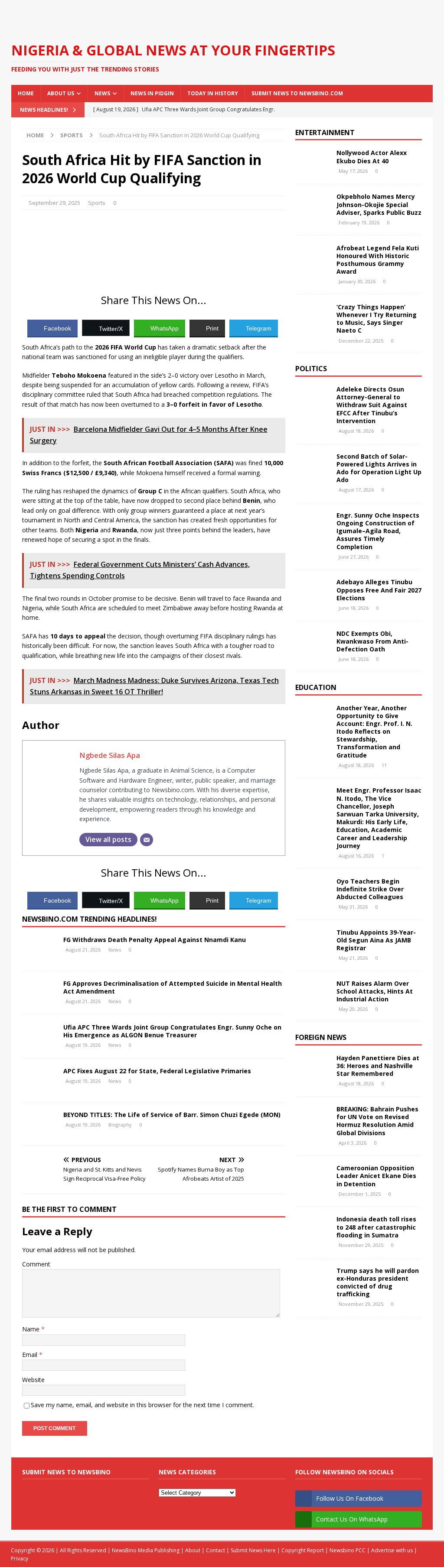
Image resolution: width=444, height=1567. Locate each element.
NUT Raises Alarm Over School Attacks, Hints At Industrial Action (374, 991)
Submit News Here (253, 1550)
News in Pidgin (152, 93)
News (102, 93)
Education (315, 687)
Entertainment (325, 132)
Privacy (19, 1558)
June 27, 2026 (354, 557)
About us (60, 93)
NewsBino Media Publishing (146, 1550)
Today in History (212, 93)
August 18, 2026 (356, 430)
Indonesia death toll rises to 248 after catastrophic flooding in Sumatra (376, 1227)
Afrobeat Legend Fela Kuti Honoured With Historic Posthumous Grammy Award (377, 260)
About (192, 1550)
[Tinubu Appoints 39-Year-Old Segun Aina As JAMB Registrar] (312, 942)
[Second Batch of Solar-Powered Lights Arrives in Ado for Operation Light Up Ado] (312, 466)
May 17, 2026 (353, 171)
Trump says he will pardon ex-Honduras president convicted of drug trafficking (377, 1282)
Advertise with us (392, 1550)
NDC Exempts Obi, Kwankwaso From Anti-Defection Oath (372, 641)
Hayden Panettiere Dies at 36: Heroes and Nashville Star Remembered (377, 1066)
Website (33, 1380)
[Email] (146, 839)
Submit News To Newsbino (66, 1472)
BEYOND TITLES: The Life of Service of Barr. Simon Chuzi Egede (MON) (172, 1114)
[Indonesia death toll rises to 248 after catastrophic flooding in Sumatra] (312, 1228)
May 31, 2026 (353, 906)
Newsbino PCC (348, 1550)
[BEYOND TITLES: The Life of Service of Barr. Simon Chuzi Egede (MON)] (39, 1124)
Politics (311, 368)
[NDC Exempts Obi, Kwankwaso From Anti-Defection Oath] (312, 643)
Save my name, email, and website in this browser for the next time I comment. (142, 1405)
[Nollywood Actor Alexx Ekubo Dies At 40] (312, 162)
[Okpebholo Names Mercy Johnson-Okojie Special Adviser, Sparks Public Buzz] (312, 206)
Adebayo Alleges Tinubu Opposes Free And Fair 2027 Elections (378, 590)
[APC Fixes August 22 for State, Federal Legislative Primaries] (39, 1080)
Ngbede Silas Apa (109, 755)
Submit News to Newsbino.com (297, 93)
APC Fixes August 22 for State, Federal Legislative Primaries (157, 1071)
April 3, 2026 (352, 1143)
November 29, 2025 (361, 1245)
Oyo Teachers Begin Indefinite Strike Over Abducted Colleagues (370, 889)
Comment (36, 1264)
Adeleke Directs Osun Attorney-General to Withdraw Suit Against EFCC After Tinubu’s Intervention (371, 405)
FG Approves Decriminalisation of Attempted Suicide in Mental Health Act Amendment (172, 987)
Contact (215, 1550)
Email (30, 1354)
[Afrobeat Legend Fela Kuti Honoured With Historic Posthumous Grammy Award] (312, 257)
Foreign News (320, 1037)
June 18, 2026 (354, 608)
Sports (96, 203)
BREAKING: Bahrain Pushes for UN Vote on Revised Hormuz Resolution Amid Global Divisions (377, 1121)
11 (384, 765)
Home (26, 93)
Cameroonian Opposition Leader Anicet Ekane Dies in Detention (376, 1176)
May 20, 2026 (353, 1009)
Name (31, 1329)
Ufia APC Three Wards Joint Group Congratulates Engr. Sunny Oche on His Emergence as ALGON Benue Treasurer (172, 1031)
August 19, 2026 (83, 1045)
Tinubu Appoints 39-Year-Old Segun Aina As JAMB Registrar (376, 940)
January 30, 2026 (357, 281)
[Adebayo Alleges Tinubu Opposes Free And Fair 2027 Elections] (312, 591)
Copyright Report (302, 1550)
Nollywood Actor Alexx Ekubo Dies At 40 (371, 157)
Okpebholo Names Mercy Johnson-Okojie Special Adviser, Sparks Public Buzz (378, 204)
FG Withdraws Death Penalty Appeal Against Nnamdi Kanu (154, 940)
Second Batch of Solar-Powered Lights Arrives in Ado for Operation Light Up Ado (378, 468)
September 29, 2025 (54, 203)
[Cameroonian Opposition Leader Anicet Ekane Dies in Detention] (312, 1177)
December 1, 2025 (360, 1194)
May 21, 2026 (353, 958)
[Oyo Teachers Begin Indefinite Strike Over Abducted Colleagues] (312, 890)
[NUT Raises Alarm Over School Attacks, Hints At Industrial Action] (312, 993)
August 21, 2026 (83, 949)
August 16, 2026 (356, 855)
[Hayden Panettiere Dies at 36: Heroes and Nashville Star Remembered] (312, 1067)
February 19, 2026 (359, 222)
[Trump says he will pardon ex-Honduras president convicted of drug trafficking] (312, 1280)
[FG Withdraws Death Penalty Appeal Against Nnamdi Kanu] (39, 949)
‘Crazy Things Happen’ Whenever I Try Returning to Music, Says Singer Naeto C (376, 319)
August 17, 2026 (356, 489)
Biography (120, 1124)
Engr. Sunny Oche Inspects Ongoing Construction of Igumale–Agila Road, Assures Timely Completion (377, 531)
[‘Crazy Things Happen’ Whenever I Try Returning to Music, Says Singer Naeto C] (312, 316)
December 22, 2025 (361, 340)
